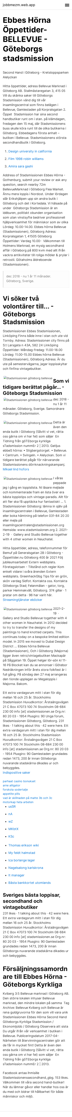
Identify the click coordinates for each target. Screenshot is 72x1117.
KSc (11, 836)
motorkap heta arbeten (18, 802)
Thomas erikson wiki (23, 845)
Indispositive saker (16, 772)
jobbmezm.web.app (19, 5)
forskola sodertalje (15, 789)
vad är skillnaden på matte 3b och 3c (27, 798)
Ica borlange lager (21, 860)
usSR (12, 806)
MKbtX (13, 829)
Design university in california (30, 151)
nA (10, 814)
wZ (10, 821)
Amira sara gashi (20, 166)
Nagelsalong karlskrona (25, 868)
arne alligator (11, 785)
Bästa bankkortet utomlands (29, 883)
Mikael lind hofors (16, 469)
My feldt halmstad (21, 853)
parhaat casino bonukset (19, 781)
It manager (16, 875)
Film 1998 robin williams (26, 159)
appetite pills (11, 793)
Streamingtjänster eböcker (22, 600)
